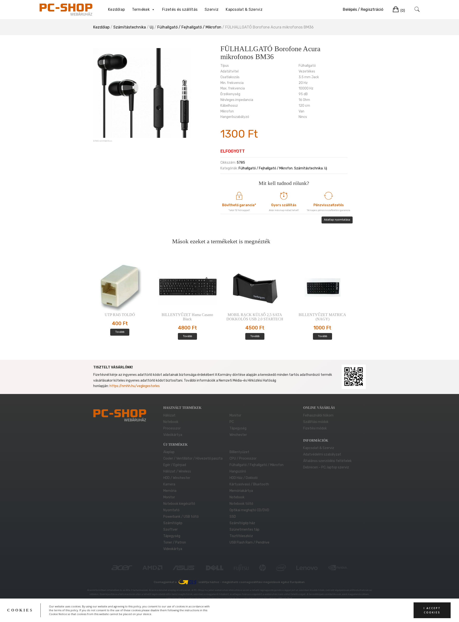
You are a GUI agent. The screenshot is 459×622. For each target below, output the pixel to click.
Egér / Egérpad (174, 465)
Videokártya (172, 549)
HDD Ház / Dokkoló (244, 478)
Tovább (119, 331)
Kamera (169, 484)
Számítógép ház (242, 523)
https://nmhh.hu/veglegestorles (134, 386)
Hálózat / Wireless (177, 471)
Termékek (140, 9)
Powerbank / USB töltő (181, 517)
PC (232, 422)
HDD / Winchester (176, 478)
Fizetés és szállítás (179, 9)
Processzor (172, 428)
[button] (153, 9)
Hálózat (169, 415)
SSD (233, 517)
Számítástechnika (129, 27)
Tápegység (238, 428)
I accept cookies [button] (432, 610)
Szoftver (170, 530)
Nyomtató (171, 510)
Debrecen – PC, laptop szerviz (326, 467)
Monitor (235, 415)
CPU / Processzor (243, 458)
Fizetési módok (315, 428)
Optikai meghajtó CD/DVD (249, 510)
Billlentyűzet (239, 452)
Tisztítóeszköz (241, 536)
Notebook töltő (241, 504)
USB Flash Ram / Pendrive (249, 542)
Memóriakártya (241, 491)
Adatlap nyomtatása (337, 219)
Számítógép (172, 523)
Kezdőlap (116, 9)
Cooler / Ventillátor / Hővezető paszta (193, 458)
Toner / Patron (174, 542)
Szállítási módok (315, 422)
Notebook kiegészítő (179, 504)
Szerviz (212, 9)
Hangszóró (238, 471)
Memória (169, 491)
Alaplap (169, 452)
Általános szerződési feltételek (327, 461)
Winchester (238, 435)
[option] (142, 93)
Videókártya (172, 435)
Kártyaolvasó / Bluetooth (249, 484)
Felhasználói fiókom (318, 415)
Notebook (170, 422)
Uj (151, 27)
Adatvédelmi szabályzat (322, 454)
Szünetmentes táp (244, 530)
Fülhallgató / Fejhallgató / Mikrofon (189, 27)
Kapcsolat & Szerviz (244, 9)
